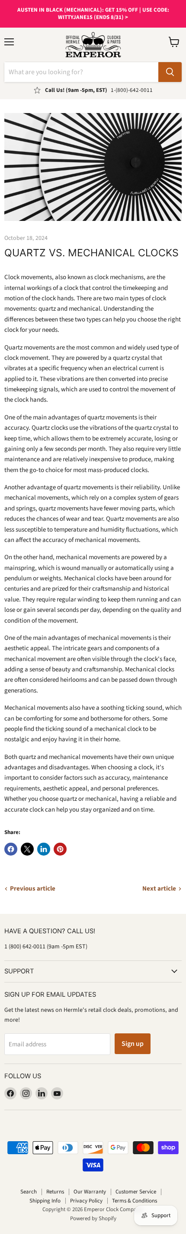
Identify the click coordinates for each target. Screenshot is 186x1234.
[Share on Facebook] (10, 849)
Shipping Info (45, 1201)
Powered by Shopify (93, 1218)
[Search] (170, 72)
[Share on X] (27, 849)
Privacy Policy (86, 1201)
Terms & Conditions (134, 1201)
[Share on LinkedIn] (43, 849)
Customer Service (135, 1192)
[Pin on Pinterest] (60, 849)
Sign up (133, 1043)
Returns (55, 1192)
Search (28, 1192)
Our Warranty (90, 1192)
